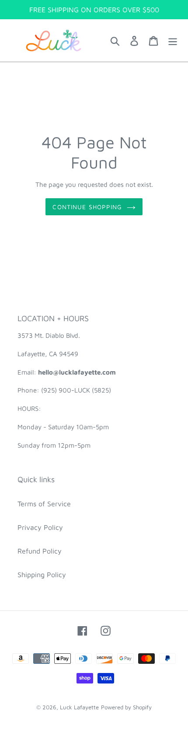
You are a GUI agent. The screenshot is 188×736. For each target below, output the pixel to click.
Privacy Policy (40, 527)
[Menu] (172, 41)
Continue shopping (87, 206)
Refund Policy (39, 551)
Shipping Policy (41, 574)
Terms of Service (44, 504)
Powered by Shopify (126, 707)
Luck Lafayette (79, 707)
